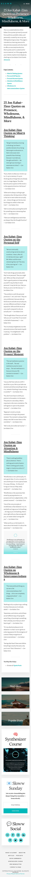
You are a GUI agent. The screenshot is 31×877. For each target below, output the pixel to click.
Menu (28, 3)
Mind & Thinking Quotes (14, 73)
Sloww (6, 3)
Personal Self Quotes (13, 76)
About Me (16, 703)
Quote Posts (18, 665)
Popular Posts (15, 720)
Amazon (6, 60)
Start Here (15, 686)
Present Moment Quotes (15, 78)
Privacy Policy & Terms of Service (15, 873)
